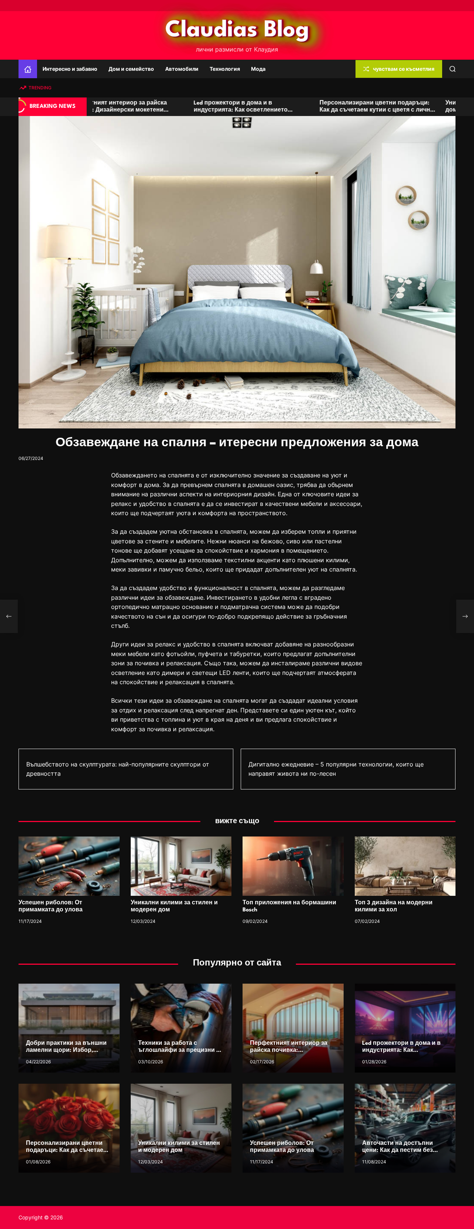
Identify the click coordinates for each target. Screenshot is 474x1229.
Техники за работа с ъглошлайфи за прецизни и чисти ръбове (179, 1050)
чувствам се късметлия (403, 69)
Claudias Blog (237, 30)
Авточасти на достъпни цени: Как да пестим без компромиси (397, 1150)
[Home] (28, 69)
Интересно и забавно (70, 69)
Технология (225, 69)
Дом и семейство (131, 69)
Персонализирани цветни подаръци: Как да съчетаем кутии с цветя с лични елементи (274, 110)
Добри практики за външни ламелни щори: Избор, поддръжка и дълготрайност (68, 1050)
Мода (258, 69)
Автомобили (181, 69)
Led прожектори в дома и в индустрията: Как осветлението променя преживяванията (138, 110)
